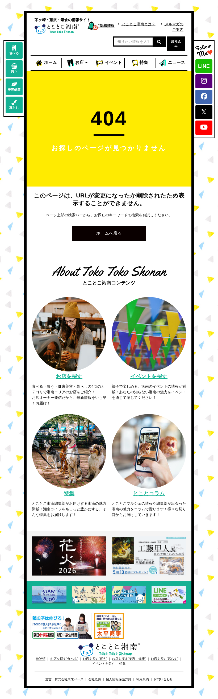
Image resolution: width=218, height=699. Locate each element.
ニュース (176, 62)
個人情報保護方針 (118, 679)
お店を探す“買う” (95, 659)
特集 (143, 62)
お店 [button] (79, 62)
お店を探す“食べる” (64, 659)
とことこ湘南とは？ (138, 24)
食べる (14, 53)
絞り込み (176, 44)
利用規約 (142, 679)
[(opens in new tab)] (61, 625)
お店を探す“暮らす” (164, 659)
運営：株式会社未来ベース (64, 679)
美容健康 (14, 90)
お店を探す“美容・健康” (129, 659)
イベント (113, 62)
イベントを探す (103, 663)
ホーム (50, 62)
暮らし (14, 108)
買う (14, 71)
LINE (204, 66)
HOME (40, 659)
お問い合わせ (163, 679)
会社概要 (94, 679)
